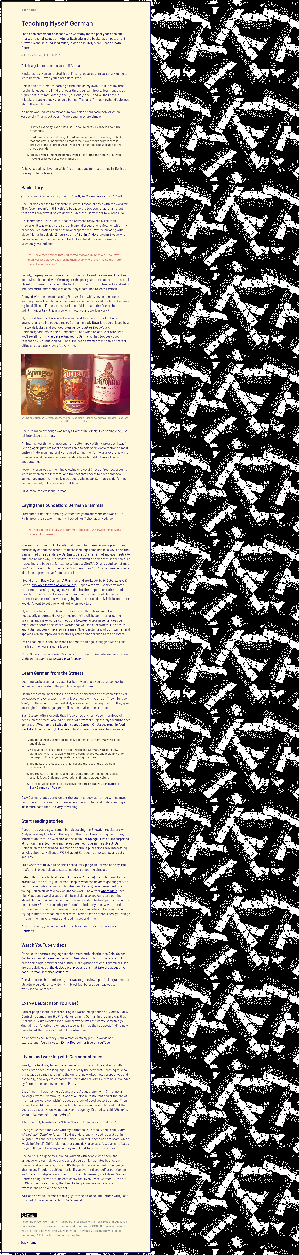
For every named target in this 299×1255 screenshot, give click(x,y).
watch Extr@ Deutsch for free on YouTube (80, 1042)
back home (29, 9)
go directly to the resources (86, 196)
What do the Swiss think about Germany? (65, 725)
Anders (93, 234)
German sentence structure (49, 972)
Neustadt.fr (33, 1226)
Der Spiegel (90, 839)
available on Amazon (67, 659)
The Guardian (55, 839)
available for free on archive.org (54, 585)
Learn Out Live (68, 877)
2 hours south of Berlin (71, 234)
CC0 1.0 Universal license (108, 1226)
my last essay (54, 336)
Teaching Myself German (37, 1221)
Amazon (88, 877)
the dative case (60, 967)
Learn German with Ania (63, 958)
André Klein (109, 891)
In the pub (62, 729)
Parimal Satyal (32, 55)
